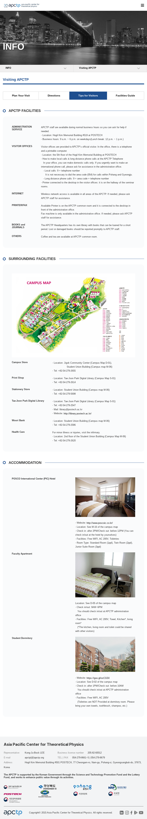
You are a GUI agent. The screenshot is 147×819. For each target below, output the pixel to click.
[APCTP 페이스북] (131, 813)
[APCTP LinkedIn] (121, 813)
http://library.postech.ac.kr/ (77, 413)
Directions (54, 95)
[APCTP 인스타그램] (127, 813)
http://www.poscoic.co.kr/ (100, 523)
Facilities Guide (125, 95)
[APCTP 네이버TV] (136, 813)
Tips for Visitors (88, 95)
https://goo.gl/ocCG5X (98, 678)
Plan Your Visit (21, 95)
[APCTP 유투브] (141, 813)
